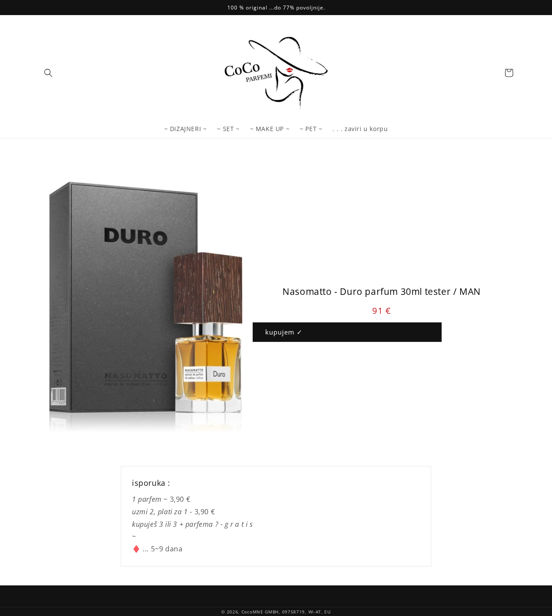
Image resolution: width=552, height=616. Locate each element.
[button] (48, 72)
